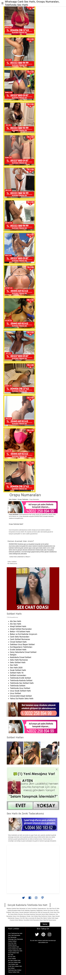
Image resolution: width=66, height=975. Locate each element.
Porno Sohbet (12, 958)
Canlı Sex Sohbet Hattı (14, 962)
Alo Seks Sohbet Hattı (14, 960)
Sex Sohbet (11, 968)
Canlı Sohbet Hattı (13, 964)
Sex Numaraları (12, 937)
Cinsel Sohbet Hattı (13, 947)
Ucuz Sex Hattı (12, 943)
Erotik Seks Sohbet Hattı (15, 966)
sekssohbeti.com (43, 942)
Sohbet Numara (12, 945)
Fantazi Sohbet (12, 941)
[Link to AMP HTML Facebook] (30, 898)
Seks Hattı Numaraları (14, 935)
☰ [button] (2, 3)
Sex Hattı (10, 954)
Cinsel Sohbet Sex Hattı (14, 949)
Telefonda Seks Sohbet (14, 970)
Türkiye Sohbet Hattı (13, 972)
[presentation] (56, 753)
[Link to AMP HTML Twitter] (23, 898)
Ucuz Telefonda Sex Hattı (15, 933)
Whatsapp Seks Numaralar (15, 939)
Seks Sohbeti (12, 499)
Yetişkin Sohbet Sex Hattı (15, 951)
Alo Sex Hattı (11, 956)
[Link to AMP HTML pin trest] (42, 898)
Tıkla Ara (44, 924)
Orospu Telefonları (23, 499)
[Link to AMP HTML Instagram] (36, 898)
